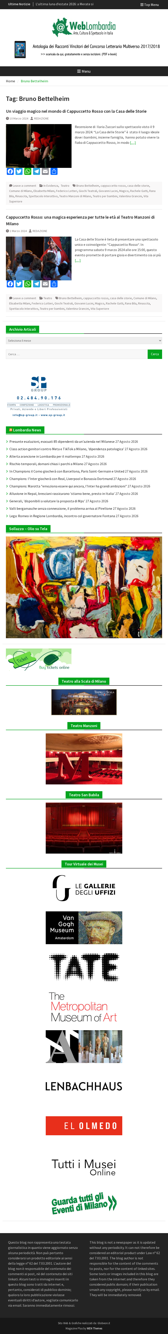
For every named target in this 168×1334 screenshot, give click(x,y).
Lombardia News (27, 429)
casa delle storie (138, 186)
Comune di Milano (20, 191)
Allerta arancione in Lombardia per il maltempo (45, 456)
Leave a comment (24, 186)
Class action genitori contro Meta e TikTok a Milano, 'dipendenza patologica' (66, 449)
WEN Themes (94, 1328)
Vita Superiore (100, 309)
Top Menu (151, 4)
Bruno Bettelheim (87, 186)
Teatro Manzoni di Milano (75, 196)
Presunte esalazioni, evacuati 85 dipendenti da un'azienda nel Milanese (62, 441)
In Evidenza (51, 186)
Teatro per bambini (105, 196)
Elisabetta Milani (43, 191)
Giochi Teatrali (88, 191)
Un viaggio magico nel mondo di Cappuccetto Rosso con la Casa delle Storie (76, 111)
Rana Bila (130, 303)
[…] (133, 142)
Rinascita (21, 196)
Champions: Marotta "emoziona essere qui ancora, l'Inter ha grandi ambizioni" (68, 486)
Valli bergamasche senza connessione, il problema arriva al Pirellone (60, 508)
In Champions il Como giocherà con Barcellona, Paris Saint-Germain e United (66, 471)
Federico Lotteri (66, 191)
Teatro (65, 186)
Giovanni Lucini (108, 191)
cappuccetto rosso (113, 186)
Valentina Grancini (130, 196)
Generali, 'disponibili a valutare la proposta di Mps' (47, 501)
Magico (124, 191)
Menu (86, 71)
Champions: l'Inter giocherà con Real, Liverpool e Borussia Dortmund (61, 478)
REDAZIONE (41, 118)
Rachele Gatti (139, 191)
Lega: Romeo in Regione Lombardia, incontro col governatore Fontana (62, 516)
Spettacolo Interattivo (43, 196)
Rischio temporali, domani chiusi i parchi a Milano (46, 464)
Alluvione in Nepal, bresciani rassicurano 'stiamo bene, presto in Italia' (62, 493)
